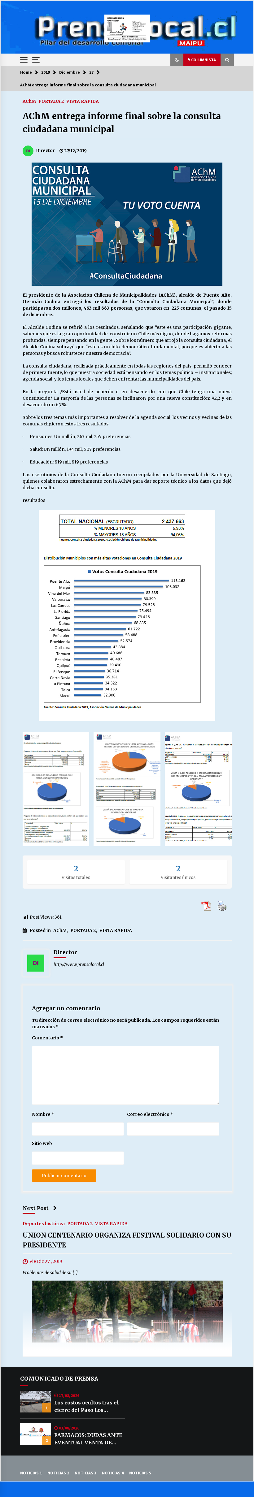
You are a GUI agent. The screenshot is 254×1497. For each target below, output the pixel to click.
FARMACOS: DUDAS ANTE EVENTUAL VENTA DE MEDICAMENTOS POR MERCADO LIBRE (88, 1439)
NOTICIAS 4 (113, 1473)
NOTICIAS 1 (31, 1473)
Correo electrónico (150, 1114)
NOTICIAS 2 (58, 1473)
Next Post (36, 1208)
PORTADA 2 (51, 100)
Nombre (43, 1114)
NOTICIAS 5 (140, 1473)
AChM (29, 100)
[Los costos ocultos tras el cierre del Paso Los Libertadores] (35, 1401)
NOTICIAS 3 (85, 1473)
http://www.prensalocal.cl (79, 964)
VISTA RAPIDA (82, 100)
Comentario (47, 1038)
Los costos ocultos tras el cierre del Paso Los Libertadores (86, 1406)
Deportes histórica (44, 1223)
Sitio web (42, 1143)
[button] (176, 60)
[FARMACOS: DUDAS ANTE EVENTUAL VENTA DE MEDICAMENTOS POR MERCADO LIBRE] (35, 1434)
